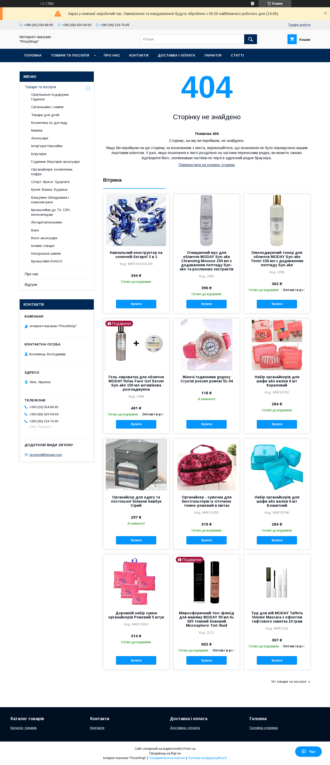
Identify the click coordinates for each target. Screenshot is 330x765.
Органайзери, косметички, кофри (52, 171)
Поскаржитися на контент (166, 758)
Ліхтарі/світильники (46, 222)
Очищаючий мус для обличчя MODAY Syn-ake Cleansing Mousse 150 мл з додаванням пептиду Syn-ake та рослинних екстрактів (207, 261)
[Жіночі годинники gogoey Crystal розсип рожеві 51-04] (207, 344)
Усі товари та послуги (288, 681)
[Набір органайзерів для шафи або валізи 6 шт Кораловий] (277, 344)
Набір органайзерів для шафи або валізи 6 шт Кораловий (277, 381)
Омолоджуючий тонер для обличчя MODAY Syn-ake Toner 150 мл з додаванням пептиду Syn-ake (277, 259)
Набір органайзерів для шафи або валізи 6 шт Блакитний (277, 501)
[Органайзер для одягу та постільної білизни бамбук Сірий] (136, 464)
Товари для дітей (45, 115)
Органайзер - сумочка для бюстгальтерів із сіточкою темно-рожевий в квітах (207, 501)
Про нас (112, 55)
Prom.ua (189, 749)
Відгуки (31, 285)
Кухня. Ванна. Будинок (49, 189)
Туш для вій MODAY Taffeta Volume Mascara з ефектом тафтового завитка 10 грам (277, 617)
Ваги (35, 230)
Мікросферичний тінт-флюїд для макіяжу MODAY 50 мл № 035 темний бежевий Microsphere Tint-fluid (206, 619)
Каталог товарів (24, 728)
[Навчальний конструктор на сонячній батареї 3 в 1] (136, 220)
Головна (33, 55)
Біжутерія (38, 154)
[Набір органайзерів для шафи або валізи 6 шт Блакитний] (277, 464)
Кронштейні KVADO (46, 261)
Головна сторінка (264, 728)
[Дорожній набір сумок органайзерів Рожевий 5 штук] (136, 580)
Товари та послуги (70, 55)
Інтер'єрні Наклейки (46, 146)
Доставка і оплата (176, 55)
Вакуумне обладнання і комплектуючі (50, 200)
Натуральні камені (46, 253)
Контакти (138, 55)
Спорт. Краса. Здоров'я (50, 182)
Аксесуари (39, 138)
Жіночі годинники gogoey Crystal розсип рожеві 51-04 (206, 379)
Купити (136, 304)
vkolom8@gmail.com (45, 455)
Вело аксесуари (44, 238)
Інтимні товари (42, 246)
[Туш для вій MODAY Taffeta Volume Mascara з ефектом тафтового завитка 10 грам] (277, 580)
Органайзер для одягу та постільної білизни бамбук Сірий (136, 501)
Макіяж (37, 130)
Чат (312, 752)
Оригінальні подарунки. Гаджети (50, 97)
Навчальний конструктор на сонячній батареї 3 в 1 (136, 255)
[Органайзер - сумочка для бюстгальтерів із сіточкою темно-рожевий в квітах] (207, 464)
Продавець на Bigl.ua (165, 753)
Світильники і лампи (47, 107)
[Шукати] (250, 39)
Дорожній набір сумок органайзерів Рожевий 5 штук (136, 615)
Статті (237, 55)
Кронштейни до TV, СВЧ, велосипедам (50, 212)
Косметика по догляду (49, 123)
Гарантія (212, 55)
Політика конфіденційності (207, 758)
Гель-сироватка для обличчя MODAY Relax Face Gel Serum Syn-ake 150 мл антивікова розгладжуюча (136, 383)
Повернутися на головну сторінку (207, 165)
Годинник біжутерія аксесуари (55, 162)
